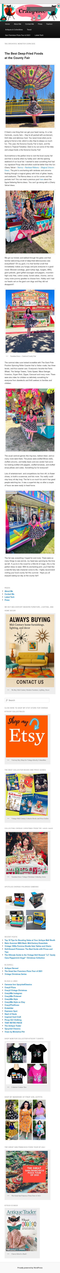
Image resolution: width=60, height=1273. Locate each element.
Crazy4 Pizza (10, 987)
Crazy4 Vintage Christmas (16, 990)
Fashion (49, 24)
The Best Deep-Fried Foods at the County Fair (24, 55)
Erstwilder (9, 1008)
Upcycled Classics (12, 1028)
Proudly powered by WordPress (30, 1267)
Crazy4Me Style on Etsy (15, 1002)
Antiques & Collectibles (14, 29)
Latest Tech (39, 35)
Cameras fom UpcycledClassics (18, 984)
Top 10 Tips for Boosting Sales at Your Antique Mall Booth (30, 940)
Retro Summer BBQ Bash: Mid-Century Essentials (26, 943)
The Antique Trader (13, 1025)
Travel (29, 29)
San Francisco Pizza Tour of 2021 (18, 35)
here (41, 179)
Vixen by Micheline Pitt (15, 1031)
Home (7, 24)
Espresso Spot (11, 1011)
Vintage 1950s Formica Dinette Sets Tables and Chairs (28, 946)
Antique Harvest (11, 968)
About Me (17, 24)
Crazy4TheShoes (12, 1005)
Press (40, 24)
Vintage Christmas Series (16, 974)
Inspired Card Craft (13, 1017)
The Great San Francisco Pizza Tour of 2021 (23, 971)
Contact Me (29, 24)
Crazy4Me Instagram (13, 993)
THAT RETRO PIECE (13, 1022)
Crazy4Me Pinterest (13, 996)
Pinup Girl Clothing (13, 1019)
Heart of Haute (11, 1014)
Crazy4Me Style (11, 999)
